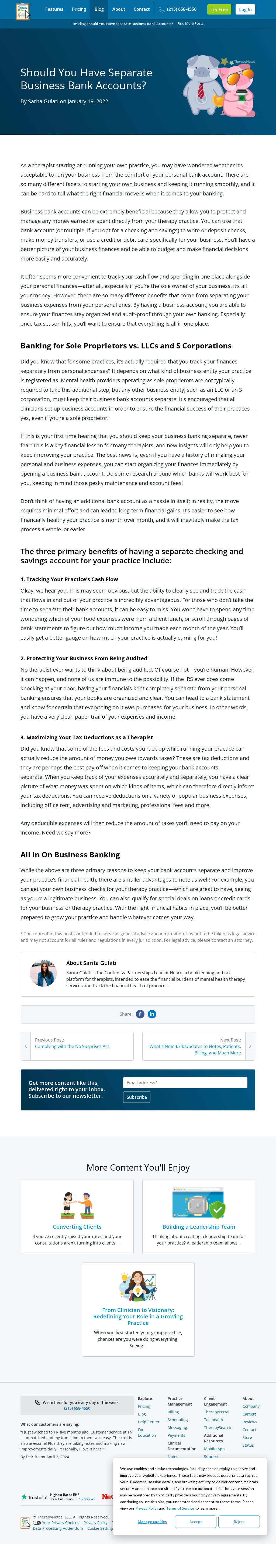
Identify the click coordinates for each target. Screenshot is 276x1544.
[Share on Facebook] (140, 1014)
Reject (239, 1521)
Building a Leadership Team (199, 1226)
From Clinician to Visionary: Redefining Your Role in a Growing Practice (138, 1316)
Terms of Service (180, 1508)
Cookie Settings (101, 1528)
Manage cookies (152, 1521)
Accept (195, 1521)
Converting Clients (77, 1226)
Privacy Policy (146, 1508)
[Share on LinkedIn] (152, 1014)
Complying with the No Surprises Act (72, 1046)
